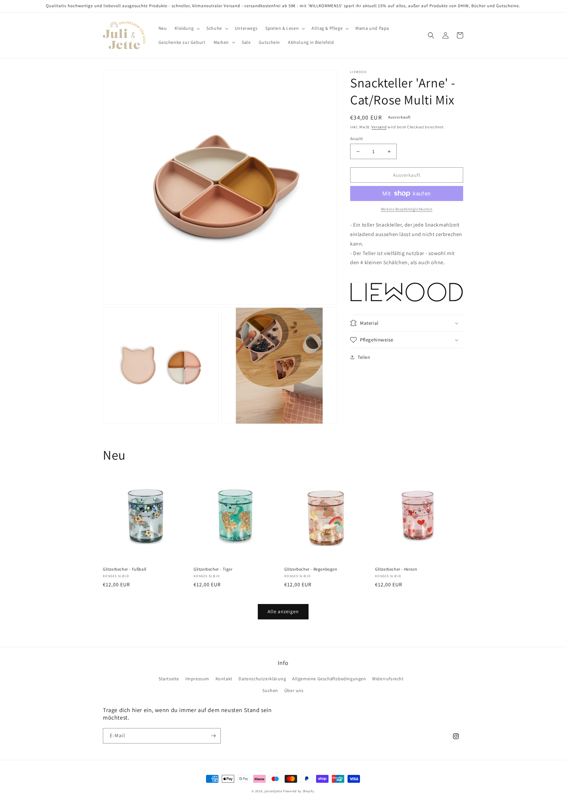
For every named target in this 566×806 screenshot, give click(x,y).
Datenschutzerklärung (262, 679)
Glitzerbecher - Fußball (124, 569)
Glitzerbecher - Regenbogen (310, 569)
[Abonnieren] (213, 735)
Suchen (270, 690)
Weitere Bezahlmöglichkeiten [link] (407, 209)
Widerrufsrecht (388, 679)
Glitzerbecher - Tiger (213, 569)
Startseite (169, 679)
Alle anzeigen (283, 611)
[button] (186, 28)
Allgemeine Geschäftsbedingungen (329, 679)
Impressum (197, 679)
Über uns (294, 690)
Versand (379, 126)
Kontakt (224, 679)
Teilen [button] (364, 357)
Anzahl (356, 138)
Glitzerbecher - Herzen (396, 569)
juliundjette (273, 791)
